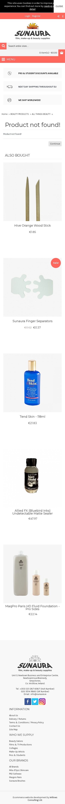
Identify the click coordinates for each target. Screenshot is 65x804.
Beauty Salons (16, 741)
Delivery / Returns (17, 719)
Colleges (13, 748)
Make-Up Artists (17, 751)
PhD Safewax (15, 773)
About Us (13, 715)
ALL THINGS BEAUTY (41, 114)
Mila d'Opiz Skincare (18, 770)
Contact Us (14, 726)
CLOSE (59, 6)
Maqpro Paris (15, 777)
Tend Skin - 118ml (32, 417)
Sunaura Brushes (17, 781)
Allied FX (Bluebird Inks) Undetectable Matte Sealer (32, 512)
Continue (55, 143)
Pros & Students (17, 755)
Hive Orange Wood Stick (32, 225)
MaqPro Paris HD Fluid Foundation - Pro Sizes (32, 607)
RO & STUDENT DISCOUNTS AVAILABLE (39, 73)
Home (5, 114)
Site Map (13, 729)
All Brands (14, 766)
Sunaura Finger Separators (32, 321)
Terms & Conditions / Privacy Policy (26, 722)
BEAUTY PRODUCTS (19, 114)
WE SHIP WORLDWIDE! (29, 100)
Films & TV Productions (20, 744)
